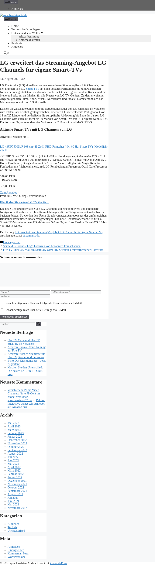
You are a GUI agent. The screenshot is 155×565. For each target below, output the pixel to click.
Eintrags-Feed (16, 550)
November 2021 (17, 484)
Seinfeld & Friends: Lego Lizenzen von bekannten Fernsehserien (42, 246)
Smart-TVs (32, 88)
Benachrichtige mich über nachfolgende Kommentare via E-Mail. (43, 303)
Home (15, 26)
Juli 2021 (13, 497)
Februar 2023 (16, 433)
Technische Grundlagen (25, 29)
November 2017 (17, 507)
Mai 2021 (13, 504)
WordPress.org (16, 556)
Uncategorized (11, 242)
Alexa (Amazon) (29, 36)
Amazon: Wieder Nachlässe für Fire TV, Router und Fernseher (26, 355)
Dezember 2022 (17, 440)
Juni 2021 (13, 501)
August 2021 (15, 494)
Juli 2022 (13, 457)
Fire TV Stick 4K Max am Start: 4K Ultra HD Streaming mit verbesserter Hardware (53, 249)
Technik (12, 527)
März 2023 (14, 429)
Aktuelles (17, 8)
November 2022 (17, 443)
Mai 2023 (13, 423)
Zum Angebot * (9, 192)
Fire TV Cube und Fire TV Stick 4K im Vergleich (24, 342)
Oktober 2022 (16, 446)
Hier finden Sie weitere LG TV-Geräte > (24, 202)
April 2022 (14, 467)
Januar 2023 (15, 436)
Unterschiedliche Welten (25, 33)
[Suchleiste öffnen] (7, 53)
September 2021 (17, 490)
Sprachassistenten (29, 39)
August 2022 (15, 453)
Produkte (16, 43)
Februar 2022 (16, 473)
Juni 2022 (13, 460)
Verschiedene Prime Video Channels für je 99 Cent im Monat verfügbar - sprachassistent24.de (24, 395)
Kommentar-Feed (18, 553)
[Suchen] (38, 324)
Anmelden (14, 546)
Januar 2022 (15, 477)
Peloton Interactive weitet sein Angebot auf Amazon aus (26, 404)
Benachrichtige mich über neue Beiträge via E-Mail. (36, 310)
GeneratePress (58, 563)
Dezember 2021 (17, 480)
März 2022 (14, 470)
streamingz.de (31, 235)
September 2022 (17, 450)
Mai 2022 (13, 463)
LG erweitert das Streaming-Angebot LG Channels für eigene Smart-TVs (58, 232)
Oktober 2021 (16, 487)
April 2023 (14, 426)
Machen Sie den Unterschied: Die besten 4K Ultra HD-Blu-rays (25, 371)
